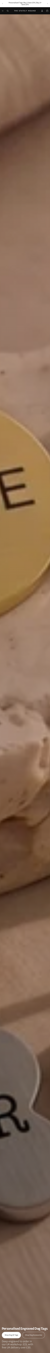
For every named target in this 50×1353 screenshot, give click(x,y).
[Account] (42, 10)
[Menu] (2, 10)
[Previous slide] (2, 3)
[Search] (7, 10)
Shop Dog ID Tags (11, 1335)
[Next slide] (47, 3)
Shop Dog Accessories (33, 1335)
